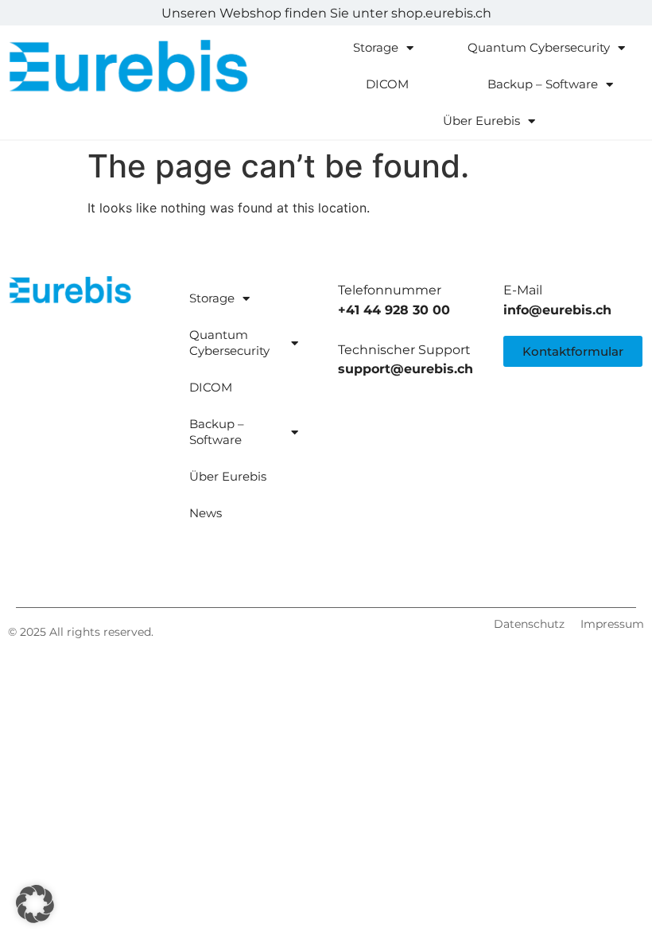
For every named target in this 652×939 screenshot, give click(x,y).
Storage (375, 47)
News (205, 512)
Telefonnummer (389, 290)
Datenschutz (529, 624)
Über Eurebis (481, 120)
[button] (35, 904)
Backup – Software (542, 84)
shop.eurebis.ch (441, 13)
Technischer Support (404, 349)
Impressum (612, 624)
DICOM (387, 84)
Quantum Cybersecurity (539, 47)
